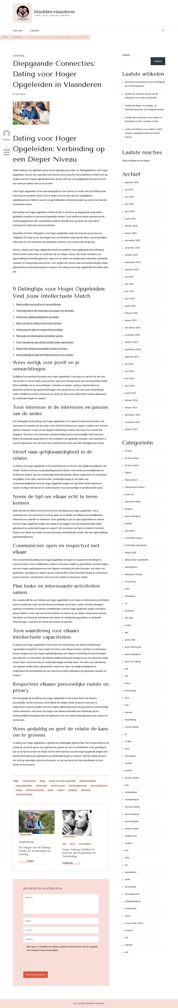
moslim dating (132, 727)
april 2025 (130, 298)
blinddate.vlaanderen (54, 11)
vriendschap (131, 908)
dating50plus (131, 567)
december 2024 (132, 327)
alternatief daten (133, 501)
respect (60, 790)
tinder (127, 879)
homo (127, 683)
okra (127, 748)
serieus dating (132, 828)
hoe (126, 676)
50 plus (128, 451)
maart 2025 (130, 306)
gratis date (130, 640)
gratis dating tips (133, 647)
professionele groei (35, 790)
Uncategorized (132, 894)
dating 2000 (130, 552)
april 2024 (130, 386)
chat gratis (130, 530)
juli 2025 (129, 277)
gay (126, 632)
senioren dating (132, 807)
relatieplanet (131, 792)
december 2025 (132, 240)
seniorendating (132, 814)
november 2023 (132, 422)
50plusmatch (131, 480)
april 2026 (130, 211)
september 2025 (133, 262)
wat (126, 937)
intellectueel (41, 785)
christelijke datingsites (136, 545)
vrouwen (129, 930)
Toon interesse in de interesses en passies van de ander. (45, 310)
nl (126, 734)
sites (127, 857)
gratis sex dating (133, 661)
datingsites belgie (133, 574)
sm (126, 865)
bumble (128, 523)
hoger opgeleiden (24, 785)
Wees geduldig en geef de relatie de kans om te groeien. (45, 354)
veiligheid (72, 790)
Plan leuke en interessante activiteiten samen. (39, 336)
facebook (129, 610)
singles (128, 843)
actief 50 (129, 494)
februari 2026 (131, 226)
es (126, 603)
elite (127, 589)
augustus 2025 (132, 269)
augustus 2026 (132, 182)
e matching (18, 55)
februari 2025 (131, 313)
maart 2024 (130, 393)
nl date (128, 741)
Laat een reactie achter (7, 152)
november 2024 (132, 335)
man (127, 705)
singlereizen (131, 836)
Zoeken (126, 55)
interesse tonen (58, 785)
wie (126, 952)
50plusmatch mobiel (135, 487)
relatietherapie (132, 799)
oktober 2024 (131, 342)
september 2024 (133, 349)
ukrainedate (130, 887)
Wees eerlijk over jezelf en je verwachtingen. (38, 304)
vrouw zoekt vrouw (134, 923)
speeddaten (130, 872)
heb (126, 669)
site (126, 850)
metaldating (130, 719)
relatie (50, 790)
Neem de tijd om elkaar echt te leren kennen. (39, 323)
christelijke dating (133, 538)
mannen (128, 712)
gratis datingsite (133, 654)
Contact (34, 30)
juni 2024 (129, 371)
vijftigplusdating (132, 901)
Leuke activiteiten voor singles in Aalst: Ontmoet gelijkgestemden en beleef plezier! (144, 133)
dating (42, 781)
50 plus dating (132, 458)
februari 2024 (131, 400)
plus (127, 785)
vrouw (128, 916)
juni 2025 (129, 284)
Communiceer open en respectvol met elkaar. (39, 329)
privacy (19, 790)
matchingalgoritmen (78, 785)
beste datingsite (133, 516)
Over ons (17, 30)
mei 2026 (129, 204)
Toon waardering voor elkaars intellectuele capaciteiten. (45, 342)
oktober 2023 (131, 429)
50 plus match (132, 465)
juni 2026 (129, 197)
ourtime (128, 763)
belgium (129, 509)
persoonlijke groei (99, 785)
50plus (128, 472)
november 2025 (132, 248)
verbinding (85, 790)
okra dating (130, 756)
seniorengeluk (132, 821)
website (129, 945)
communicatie (29, 781)
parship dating (132, 778)
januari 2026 (131, 233)
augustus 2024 (132, 357)
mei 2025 (129, 291)
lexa (127, 698)
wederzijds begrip (24, 794)
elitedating (130, 596)
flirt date (129, 618)
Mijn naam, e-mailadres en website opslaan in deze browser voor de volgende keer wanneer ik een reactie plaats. (62, 948)
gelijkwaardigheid (87, 781)
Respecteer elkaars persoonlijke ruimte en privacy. (42, 348)
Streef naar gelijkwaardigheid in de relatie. (37, 317)
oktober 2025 (131, 255)
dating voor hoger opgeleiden (62, 781)
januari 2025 (131, 320)
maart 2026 (130, 218)
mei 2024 (129, 378)
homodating (130, 690)
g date (128, 625)
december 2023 (132, 415)
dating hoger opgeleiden (137, 560)
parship (128, 770)
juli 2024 (129, 364)
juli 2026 (129, 189)
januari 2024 (131, 407)
